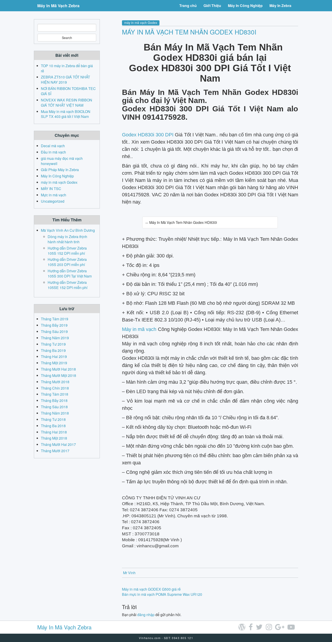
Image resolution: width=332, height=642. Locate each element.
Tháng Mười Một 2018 (58, 375)
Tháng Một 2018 (54, 438)
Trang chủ (188, 5)
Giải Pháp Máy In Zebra (60, 169)
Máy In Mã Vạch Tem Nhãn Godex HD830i (189, 31)
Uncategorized (52, 201)
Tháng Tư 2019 (53, 344)
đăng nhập (145, 614)
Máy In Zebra (280, 5)
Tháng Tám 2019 (54, 318)
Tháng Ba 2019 (53, 350)
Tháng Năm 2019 (55, 337)
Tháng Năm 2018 (55, 413)
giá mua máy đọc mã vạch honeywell (62, 161)
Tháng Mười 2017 (55, 450)
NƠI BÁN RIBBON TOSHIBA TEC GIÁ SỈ (68, 91)
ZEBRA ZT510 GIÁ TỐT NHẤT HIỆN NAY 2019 (65, 79)
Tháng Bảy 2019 (54, 325)
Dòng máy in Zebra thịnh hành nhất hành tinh (67, 239)
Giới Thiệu (212, 5)
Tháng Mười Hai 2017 (58, 444)
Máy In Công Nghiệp (245, 5)
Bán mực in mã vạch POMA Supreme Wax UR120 (162, 594)
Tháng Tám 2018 (54, 394)
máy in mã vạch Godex (140, 22)
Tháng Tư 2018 (53, 419)
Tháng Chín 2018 (55, 388)
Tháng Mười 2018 (55, 381)
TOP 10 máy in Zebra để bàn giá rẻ (67, 68)
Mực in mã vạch (53, 194)
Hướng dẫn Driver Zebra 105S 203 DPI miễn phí (67, 262)
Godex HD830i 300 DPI (147, 135)
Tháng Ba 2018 (53, 425)
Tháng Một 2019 (54, 362)
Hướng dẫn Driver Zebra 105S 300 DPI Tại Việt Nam (70, 273)
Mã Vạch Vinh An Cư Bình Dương (68, 230)
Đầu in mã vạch (53, 152)
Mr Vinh (129, 572)
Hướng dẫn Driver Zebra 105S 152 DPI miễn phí (67, 250)
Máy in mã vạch (139, 329)
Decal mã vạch (53, 145)
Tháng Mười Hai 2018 (58, 369)
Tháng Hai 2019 (54, 356)
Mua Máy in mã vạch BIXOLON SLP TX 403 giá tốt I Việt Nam (65, 114)
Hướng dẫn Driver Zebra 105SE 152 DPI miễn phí (67, 285)
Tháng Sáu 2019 (54, 331)
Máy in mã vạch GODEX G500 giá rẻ (151, 589)
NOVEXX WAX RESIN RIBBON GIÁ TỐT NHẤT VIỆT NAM (66, 102)
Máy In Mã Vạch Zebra (58, 6)
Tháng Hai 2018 (54, 432)
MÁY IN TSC (51, 188)
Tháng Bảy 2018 (54, 400)
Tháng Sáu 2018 (54, 406)
